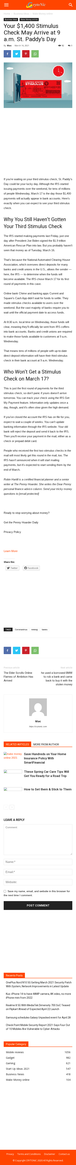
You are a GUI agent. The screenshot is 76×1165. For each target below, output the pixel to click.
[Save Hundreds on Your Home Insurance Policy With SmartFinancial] (13, 758)
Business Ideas (21, 13)
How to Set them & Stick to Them (48, 789)
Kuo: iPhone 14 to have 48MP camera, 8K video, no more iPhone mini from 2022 (38, 995)
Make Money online (43, 13)
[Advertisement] (38, 136)
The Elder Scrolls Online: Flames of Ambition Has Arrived (18, 676)
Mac (9, 45)
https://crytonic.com (38, 726)
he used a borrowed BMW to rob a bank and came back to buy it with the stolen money (56, 678)
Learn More (11, 551)
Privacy (10, 1154)
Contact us (64, 1154)
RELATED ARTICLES (17, 744)
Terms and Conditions (29, 1154)
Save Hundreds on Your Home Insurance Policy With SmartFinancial (45, 758)
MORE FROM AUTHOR (46, 744)
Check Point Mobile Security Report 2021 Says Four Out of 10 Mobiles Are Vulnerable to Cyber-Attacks (38, 1027)
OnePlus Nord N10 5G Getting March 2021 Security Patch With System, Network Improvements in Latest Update (39, 984)
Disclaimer (49, 1154)
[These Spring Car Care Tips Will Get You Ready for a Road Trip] (13, 776)
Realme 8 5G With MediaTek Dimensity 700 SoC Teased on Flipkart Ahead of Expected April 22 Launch (38, 1007)
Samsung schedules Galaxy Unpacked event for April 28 (38, 1017)
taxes (44, 629)
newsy (34, 629)
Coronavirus (21, 629)
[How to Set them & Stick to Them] (13, 793)
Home (7, 13)
